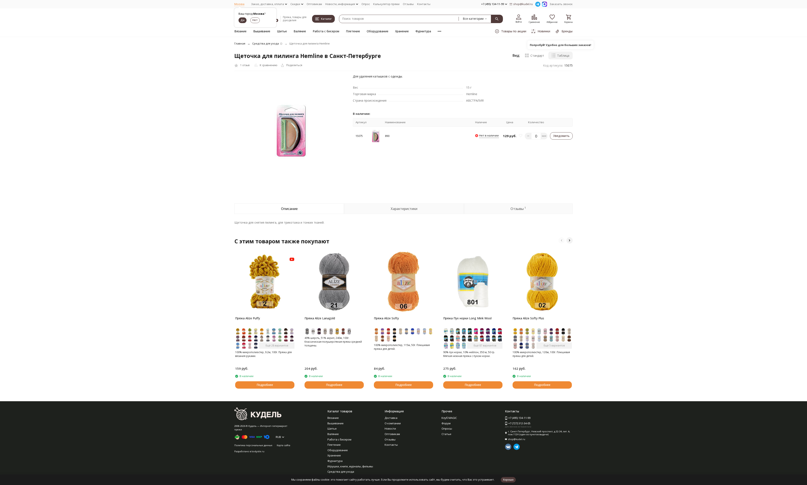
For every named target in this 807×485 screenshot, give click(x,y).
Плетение (353, 31)
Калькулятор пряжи (386, 4)
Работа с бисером (326, 31)
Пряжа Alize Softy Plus (528, 318)
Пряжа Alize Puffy (247, 318)
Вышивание (261, 31)
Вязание (240, 31)
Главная (239, 43)
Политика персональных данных (253, 445)
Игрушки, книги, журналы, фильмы (350, 466)
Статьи (446, 434)
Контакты (423, 4)
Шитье (282, 31)
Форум (446, 423)
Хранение (402, 31)
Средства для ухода (265, 43)
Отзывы (408, 4)
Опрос (365, 4)
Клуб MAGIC (449, 418)
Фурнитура (423, 31)
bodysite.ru (258, 451)
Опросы (447, 428)
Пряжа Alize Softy (386, 318)
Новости (390, 428)
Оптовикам (314, 4)
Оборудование (377, 31)
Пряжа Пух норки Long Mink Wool (467, 318)
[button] (561, 240)
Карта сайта (283, 445)
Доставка (391, 418)
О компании (393, 423)
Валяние (300, 31)
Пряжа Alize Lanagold (320, 318)
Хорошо (508, 479)
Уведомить (561, 136)
